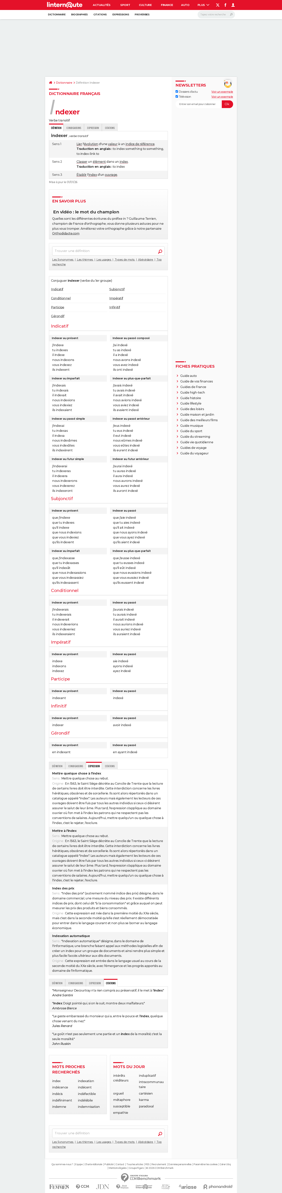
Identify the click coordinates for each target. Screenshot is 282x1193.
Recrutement (159, 1164)
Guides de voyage (193, 448)
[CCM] (82, 1186)
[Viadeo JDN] (165, 1186)
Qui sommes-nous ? (62, 1164)
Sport (125, 5)
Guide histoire (190, 398)
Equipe (78, 1164)
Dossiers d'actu (188, 91)
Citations (100, 14)
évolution (91, 144)
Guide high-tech (192, 392)
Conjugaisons (73, 128)
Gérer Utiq (225, 1164)
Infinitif (114, 307)
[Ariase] (187, 1187)
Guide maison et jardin (197, 414)
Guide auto (188, 376)
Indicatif (57, 289)
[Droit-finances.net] (122, 1186)
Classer (82, 161)
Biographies (79, 14)
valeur (112, 144)
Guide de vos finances (196, 381)
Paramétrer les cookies (205, 1164)
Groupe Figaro (136, 1168)
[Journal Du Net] (103, 1186)
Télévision (184, 96)
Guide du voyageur (194, 453)
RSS (147, 1164)
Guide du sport (191, 431)
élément (99, 161)
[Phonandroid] (218, 1186)
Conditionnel (61, 298)
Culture (145, 5)
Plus (202, 5)
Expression (93, 128)
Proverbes (142, 14)
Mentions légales (117, 1168)
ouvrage (111, 175)
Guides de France (193, 387)
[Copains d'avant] (144, 1186)
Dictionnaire (56, 14)
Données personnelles (179, 1164)
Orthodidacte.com (65, 233)
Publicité (109, 1164)
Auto (185, 5)
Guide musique (191, 426)
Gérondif (57, 316)
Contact (120, 1164)
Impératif (116, 298)
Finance (167, 5)
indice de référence (139, 144)
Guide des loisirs (192, 409)
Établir (82, 175)
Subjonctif (117, 289)
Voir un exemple (222, 91)
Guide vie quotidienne (196, 442)
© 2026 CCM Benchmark (159, 1168)
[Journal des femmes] (59, 1186)
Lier (79, 144)
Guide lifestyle (190, 403)
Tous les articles (134, 1164)
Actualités (101, 5)
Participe (57, 307)
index (124, 161)
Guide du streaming (195, 436)
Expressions (120, 14)
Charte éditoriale (93, 1164)
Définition (57, 766)
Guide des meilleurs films (199, 420)
